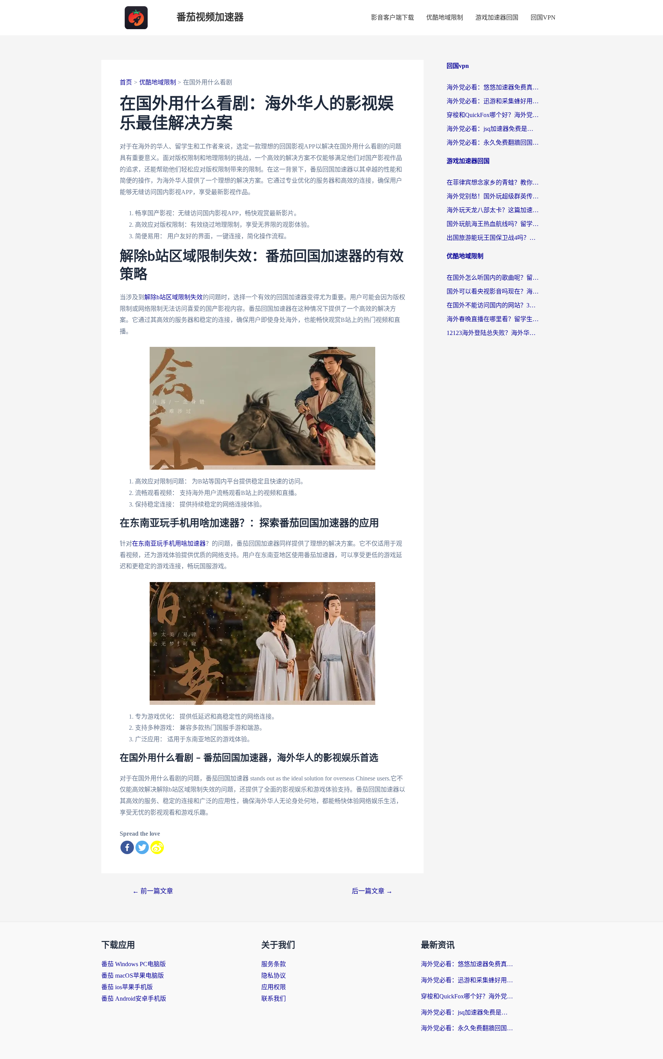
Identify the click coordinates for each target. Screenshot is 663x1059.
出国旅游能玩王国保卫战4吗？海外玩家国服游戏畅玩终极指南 (493, 237)
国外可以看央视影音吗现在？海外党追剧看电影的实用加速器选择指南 (493, 291)
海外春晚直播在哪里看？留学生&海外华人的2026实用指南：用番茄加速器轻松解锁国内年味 (493, 319)
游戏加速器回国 (496, 17)
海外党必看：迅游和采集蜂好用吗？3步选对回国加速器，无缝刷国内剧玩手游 (493, 101)
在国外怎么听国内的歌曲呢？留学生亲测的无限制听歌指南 (493, 277)
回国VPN (543, 17)
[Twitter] (142, 847)
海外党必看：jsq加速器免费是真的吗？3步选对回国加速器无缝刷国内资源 (493, 128)
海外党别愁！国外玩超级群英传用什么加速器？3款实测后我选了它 (493, 196)
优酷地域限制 (444, 17)
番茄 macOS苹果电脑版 (132, 975)
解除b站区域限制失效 (173, 297)
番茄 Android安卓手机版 (133, 998)
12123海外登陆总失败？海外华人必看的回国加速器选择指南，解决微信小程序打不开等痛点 (493, 333)
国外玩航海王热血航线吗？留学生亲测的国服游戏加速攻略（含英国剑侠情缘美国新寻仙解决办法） (493, 224)
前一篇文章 (152, 891)
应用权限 (273, 987)
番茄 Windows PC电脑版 (133, 964)
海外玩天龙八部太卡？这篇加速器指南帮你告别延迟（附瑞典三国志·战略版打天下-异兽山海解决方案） (493, 210)
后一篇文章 (372, 891)
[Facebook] (127, 847)
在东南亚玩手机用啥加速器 (169, 543)
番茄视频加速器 (210, 17)
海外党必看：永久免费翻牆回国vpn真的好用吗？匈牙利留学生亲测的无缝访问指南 (493, 142)
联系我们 (273, 998)
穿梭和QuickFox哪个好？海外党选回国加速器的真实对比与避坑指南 (493, 115)
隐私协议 (273, 975)
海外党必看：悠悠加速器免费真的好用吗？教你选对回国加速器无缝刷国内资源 (493, 87)
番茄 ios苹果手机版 (127, 987)
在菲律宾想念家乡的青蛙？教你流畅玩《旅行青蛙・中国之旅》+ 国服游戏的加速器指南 (493, 182)
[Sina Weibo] (157, 847)
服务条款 (273, 964)
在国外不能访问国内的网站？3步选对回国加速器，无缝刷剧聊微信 (493, 305)
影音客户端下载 (392, 17)
